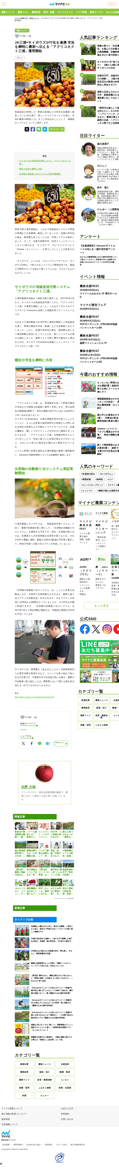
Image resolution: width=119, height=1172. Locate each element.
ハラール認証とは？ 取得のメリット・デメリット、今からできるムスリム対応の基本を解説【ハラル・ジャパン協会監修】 (32, 834)
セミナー (44, 1095)
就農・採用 (24, 1088)
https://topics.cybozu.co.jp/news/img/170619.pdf (34, 697)
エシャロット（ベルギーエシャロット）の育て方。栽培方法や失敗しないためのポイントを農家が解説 (44, 834)
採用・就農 (48, 12)
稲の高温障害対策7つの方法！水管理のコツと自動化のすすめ (20, 853)
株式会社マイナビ (8, 1140)
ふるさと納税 (44, 1088)
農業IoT (20, 58)
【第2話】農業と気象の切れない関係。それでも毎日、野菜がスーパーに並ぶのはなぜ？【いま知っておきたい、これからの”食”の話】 (20, 872)
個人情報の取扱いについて (13, 1114)
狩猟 (24, 1095)
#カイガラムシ (106, 474)
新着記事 (24, 1064)
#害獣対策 (86, 479)
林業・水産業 (65, 1088)
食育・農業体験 (44, 1080)
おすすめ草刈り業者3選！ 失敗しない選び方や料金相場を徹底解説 (56, 891)
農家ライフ (24, 1080)
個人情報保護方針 (78, 1145)
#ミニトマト (87, 490)
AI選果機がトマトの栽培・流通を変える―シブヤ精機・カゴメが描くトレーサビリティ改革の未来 (68, 853)
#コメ (110, 479)
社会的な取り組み (33, 1145)
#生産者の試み (88, 474)
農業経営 (36, 12)
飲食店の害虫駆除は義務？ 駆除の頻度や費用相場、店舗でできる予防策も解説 (20, 834)
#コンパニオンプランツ (92, 485)
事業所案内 (17, 1145)
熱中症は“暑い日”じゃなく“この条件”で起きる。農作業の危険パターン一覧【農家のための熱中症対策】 (56, 872)
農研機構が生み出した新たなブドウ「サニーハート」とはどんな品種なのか (32, 891)
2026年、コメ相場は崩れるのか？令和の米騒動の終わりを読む (56, 834)
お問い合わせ (67, 1119)
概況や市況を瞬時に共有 (30, 169)
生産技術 (65, 1064)
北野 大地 (28, 787)
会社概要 (5, 1145)
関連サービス (96, 12)
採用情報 (48, 1145)
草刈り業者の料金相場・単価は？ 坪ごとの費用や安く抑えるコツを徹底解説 (68, 891)
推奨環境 (5, 1119)
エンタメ (65, 1080)
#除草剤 (99, 479)
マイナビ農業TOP (21, 18)
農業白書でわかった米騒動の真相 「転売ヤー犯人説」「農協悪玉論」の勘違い (32, 853)
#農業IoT (24, 730)
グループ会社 (61, 1145)
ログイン (112, 4)
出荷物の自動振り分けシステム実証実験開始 (40, 174)
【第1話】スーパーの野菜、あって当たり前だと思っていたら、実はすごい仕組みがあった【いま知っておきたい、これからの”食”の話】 (44, 872)
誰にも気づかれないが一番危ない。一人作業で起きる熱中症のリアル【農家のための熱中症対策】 (68, 834)
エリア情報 (81, 12)
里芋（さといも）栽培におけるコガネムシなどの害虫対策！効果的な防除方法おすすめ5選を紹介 (44, 891)
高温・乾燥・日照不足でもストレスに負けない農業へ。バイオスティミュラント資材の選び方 (56, 853)
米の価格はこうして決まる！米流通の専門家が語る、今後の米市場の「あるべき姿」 (32, 872)
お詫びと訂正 (67, 1108)
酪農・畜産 (65, 1072)
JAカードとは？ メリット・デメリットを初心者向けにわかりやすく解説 (20, 891)
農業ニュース (8, 12)
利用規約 (65, 1114)
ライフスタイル (65, 12)
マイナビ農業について (11, 1108)
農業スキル (23, 12)
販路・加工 (44, 1072)
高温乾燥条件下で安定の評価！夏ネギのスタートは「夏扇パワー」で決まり (68, 872)
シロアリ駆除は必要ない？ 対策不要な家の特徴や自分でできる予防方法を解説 (44, 853)
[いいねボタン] (17, 36)
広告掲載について (9, 1124)
